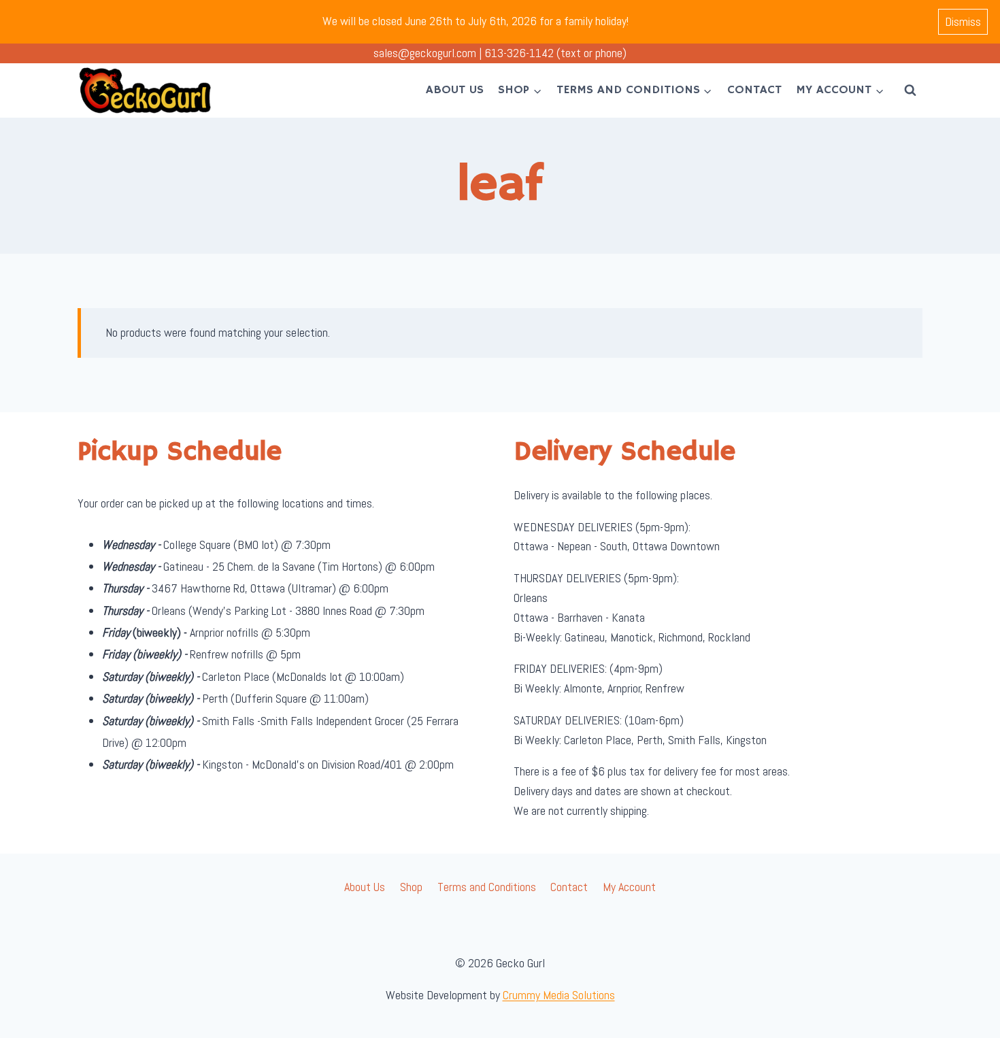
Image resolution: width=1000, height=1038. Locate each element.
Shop (411, 886)
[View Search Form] (910, 90)
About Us (455, 89)
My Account (629, 886)
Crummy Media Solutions (559, 995)
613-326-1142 (519, 53)
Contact (754, 89)
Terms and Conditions (486, 886)
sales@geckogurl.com (424, 53)
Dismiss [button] (963, 21)
